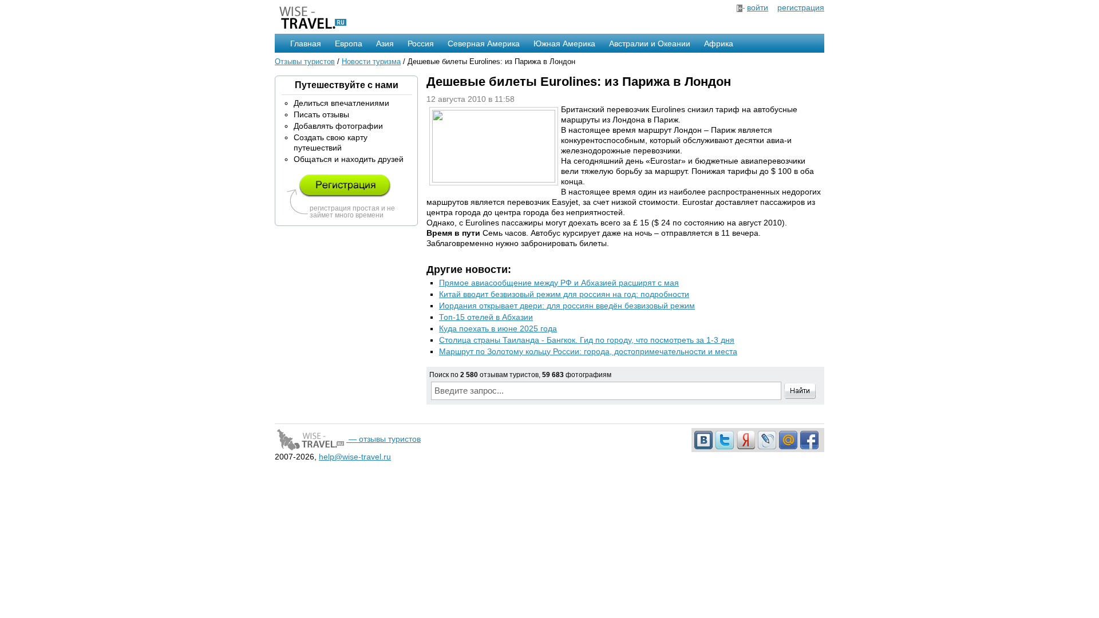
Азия (385, 43)
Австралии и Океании (649, 43)
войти (757, 7)
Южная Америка (564, 43)
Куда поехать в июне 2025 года (498, 328)
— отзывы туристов (383, 438)
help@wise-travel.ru (355, 456)
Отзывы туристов (305, 61)
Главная (305, 43)
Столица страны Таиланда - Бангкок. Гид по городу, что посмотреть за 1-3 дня (586, 339)
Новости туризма (371, 61)
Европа (348, 43)
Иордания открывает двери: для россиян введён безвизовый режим (567, 305)
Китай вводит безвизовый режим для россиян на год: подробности (564, 294)
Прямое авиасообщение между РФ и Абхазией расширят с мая (559, 282)
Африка (718, 43)
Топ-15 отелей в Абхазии (486, 317)
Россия (421, 43)
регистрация (800, 7)
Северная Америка (484, 43)
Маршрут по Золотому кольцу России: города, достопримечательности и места (588, 351)
